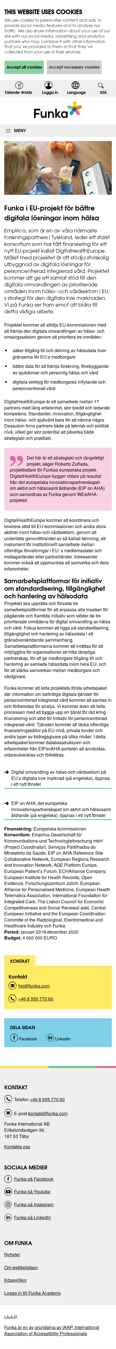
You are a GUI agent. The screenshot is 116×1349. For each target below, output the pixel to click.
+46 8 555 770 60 (35, 1000)
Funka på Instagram (33, 1204)
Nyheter (12, 1254)
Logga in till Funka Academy (32, 1293)
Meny (20, 130)
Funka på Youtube (32, 1191)
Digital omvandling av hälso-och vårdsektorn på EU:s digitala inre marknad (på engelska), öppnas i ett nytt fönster (60, 778)
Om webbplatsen (21, 1267)
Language (76, 92)
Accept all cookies (24, 67)
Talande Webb (18, 92)
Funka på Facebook (33, 1179)
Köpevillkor (15, 1280)
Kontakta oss (17, 1146)
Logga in (52, 93)
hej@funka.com (34, 987)
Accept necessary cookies (74, 67)
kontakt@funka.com (48, 1113)
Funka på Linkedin (32, 1217)
